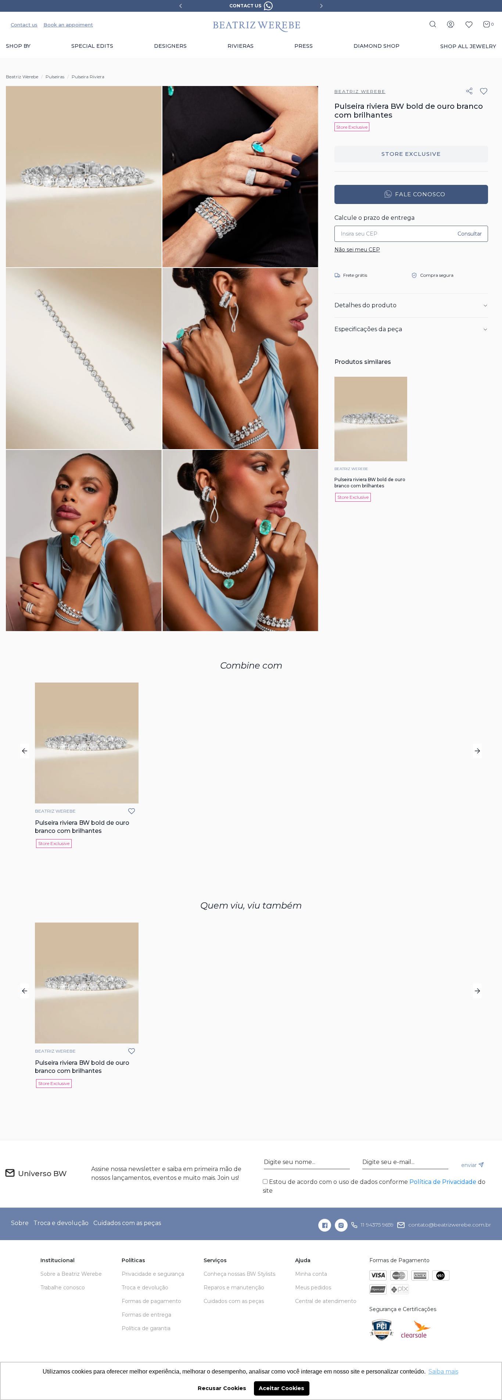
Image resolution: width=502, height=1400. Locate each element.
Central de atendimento (325, 1301)
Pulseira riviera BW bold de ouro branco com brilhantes (369, 482)
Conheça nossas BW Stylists (239, 1274)
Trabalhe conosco (62, 1287)
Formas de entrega (146, 1314)
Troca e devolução (61, 1223)
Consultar (470, 233)
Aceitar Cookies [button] (281, 1388)
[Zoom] (84, 176)
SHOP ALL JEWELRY (468, 46)
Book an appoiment (68, 25)
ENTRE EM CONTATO (411, 154)
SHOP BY (18, 46)
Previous (180, 6)
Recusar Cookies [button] (222, 1388)
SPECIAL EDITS (92, 46)
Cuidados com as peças (127, 1223)
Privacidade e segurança (153, 1274)
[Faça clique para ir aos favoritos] (469, 24)
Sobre (20, 1223)
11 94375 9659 (377, 1224)
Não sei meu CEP (357, 249)
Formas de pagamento (151, 1301)
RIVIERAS (240, 46)
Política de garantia (146, 1328)
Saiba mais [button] (443, 1371)
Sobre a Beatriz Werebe (71, 1274)
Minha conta (311, 1274)
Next (321, 6)
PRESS (303, 46)
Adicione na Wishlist (483, 91)
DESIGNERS (170, 46)
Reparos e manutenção (234, 1287)
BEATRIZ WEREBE (360, 91)
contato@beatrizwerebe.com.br (449, 1224)
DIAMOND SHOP (376, 46)
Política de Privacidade (442, 1181)
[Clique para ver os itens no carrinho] (485, 24)
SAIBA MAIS (272, 5)
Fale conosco (411, 194)
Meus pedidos (313, 1287)
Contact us (24, 25)
